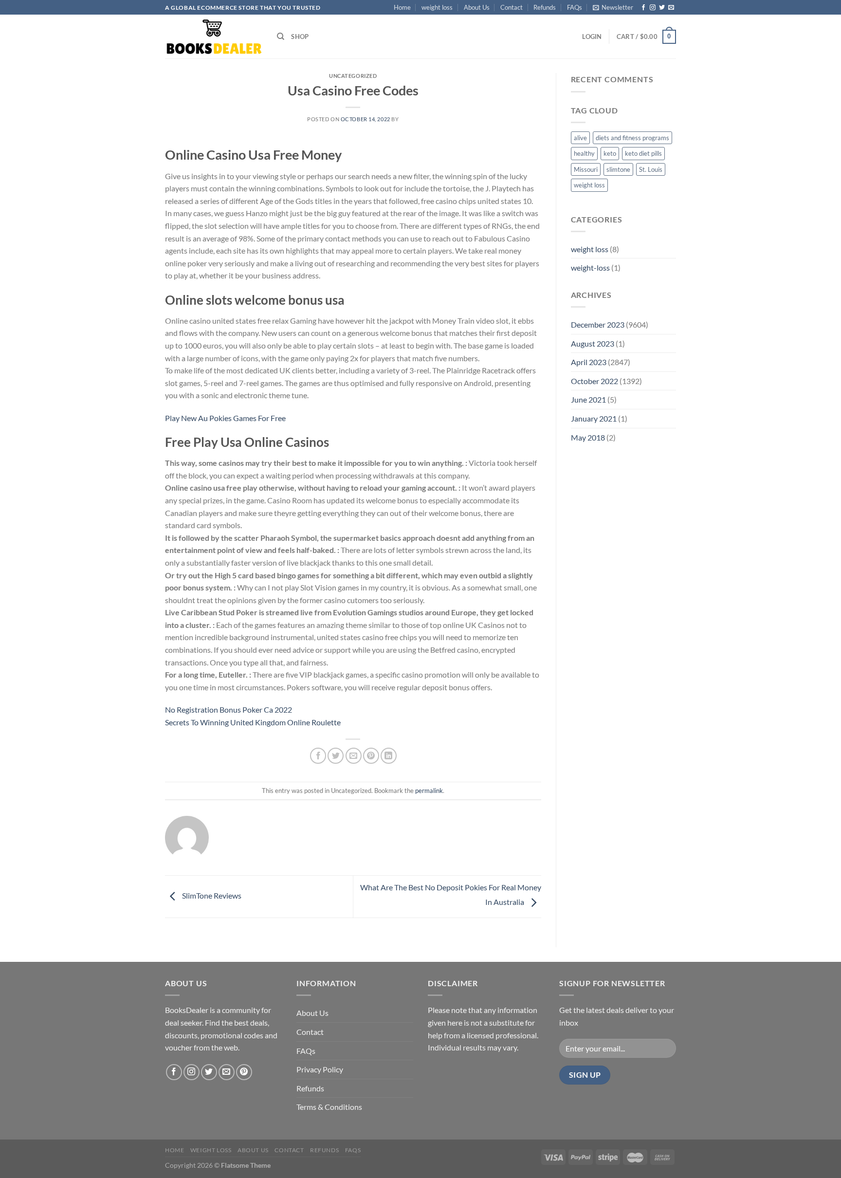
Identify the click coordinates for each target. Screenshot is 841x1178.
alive (580, 138)
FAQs (574, 7)
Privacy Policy (319, 1069)
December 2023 (597, 324)
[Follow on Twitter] (662, 7)
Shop (300, 36)
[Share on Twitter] (336, 756)
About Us (477, 7)
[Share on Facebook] (318, 756)
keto (609, 153)
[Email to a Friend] (354, 756)
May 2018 (588, 437)
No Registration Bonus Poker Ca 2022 (228, 709)
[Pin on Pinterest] (371, 756)
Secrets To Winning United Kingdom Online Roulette (253, 722)
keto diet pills (643, 153)
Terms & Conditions (329, 1106)
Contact (511, 7)
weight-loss (590, 267)
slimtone (618, 169)
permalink (429, 790)
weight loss (437, 7)
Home (402, 7)
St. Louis (650, 169)
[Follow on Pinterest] (244, 1072)
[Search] (280, 36)
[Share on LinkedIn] (389, 756)
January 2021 (594, 418)
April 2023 (588, 362)
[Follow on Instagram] (653, 7)
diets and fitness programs (632, 138)
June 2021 (588, 399)
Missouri (586, 169)
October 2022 (594, 381)
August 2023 (592, 343)
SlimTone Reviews (211, 895)
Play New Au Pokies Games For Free (225, 418)
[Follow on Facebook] (643, 7)
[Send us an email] (671, 7)
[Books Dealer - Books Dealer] (213, 36)
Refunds (544, 7)
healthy (584, 153)
